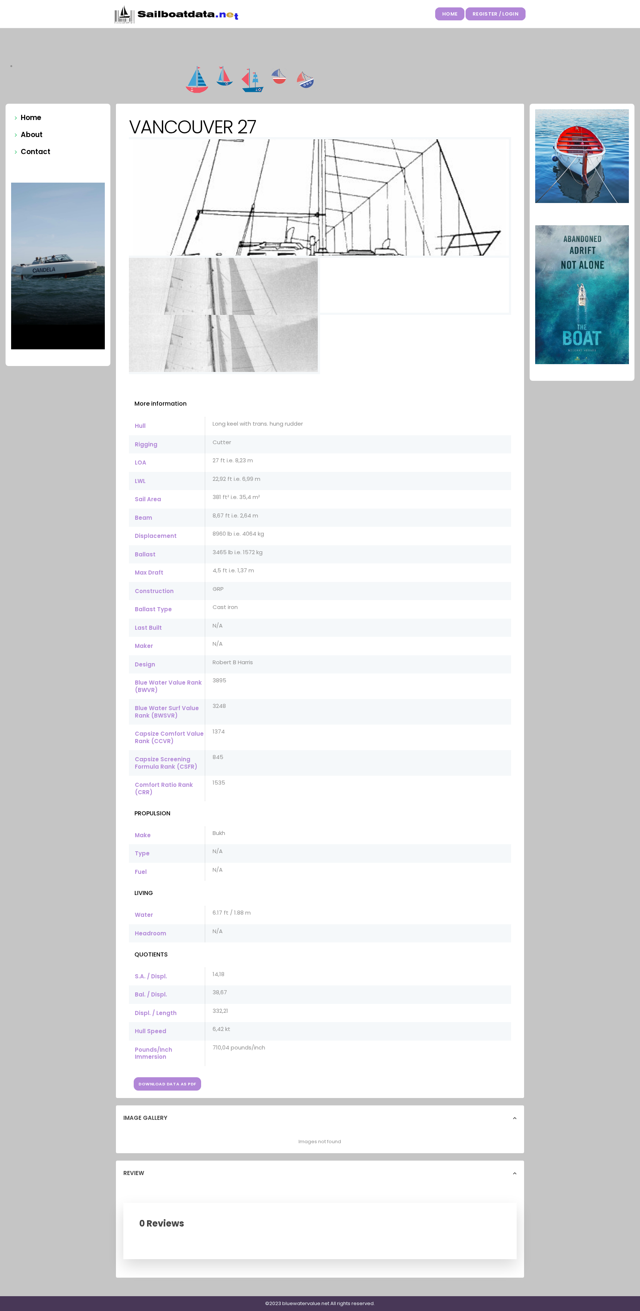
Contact (35, 152)
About (32, 135)
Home (449, 13)
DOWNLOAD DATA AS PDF (167, 1084)
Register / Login (496, 13)
